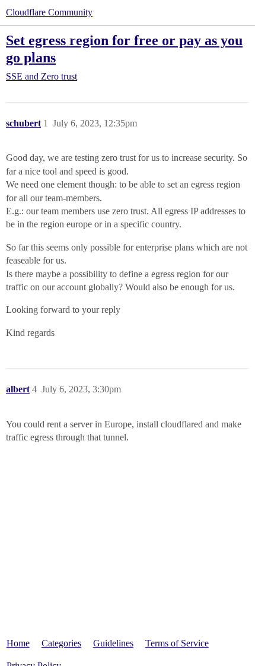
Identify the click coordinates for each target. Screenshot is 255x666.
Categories (61, 643)
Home (18, 643)
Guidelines (113, 643)
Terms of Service (177, 643)
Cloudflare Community (49, 12)
